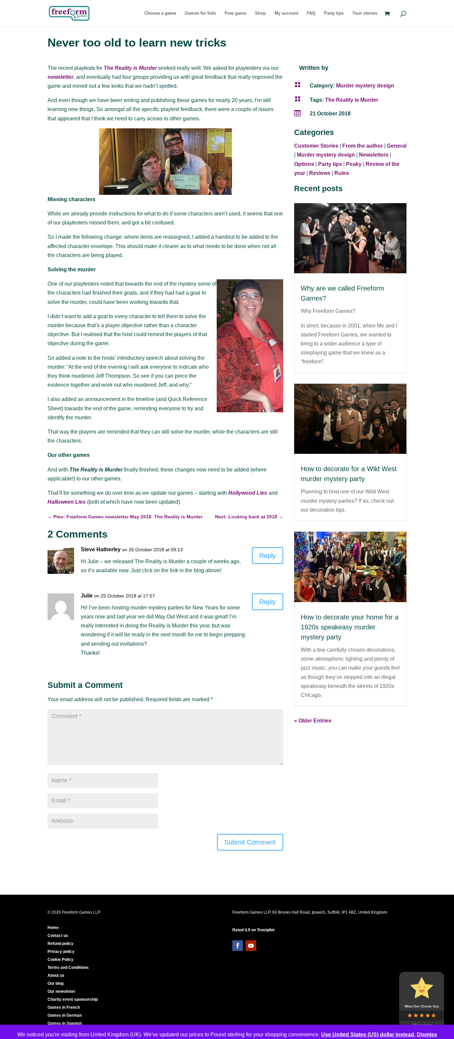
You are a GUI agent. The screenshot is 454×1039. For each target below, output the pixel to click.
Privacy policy (61, 951)
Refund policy (60, 943)
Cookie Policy (60, 959)
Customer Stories (316, 146)
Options (304, 164)
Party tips (334, 13)
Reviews (319, 173)
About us (56, 975)
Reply (267, 555)
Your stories (364, 13)
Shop (260, 13)
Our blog (55, 983)
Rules (341, 173)
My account (286, 13)
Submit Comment (250, 842)
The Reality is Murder (130, 68)
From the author (362, 146)
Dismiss (427, 1034)
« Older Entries (312, 720)
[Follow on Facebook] (237, 945)
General (396, 146)
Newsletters (374, 155)
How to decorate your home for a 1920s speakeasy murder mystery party (349, 627)
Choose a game (160, 13)
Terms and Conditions (68, 967)
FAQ (311, 13)
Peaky (354, 164)
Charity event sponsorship (73, 999)
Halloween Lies (67, 502)
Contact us (58, 935)
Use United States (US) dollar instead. (368, 1034)
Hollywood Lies (247, 493)
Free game (235, 13)
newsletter (60, 77)
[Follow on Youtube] (251, 945)
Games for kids (200, 13)
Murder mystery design (365, 85)
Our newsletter (61, 991)
